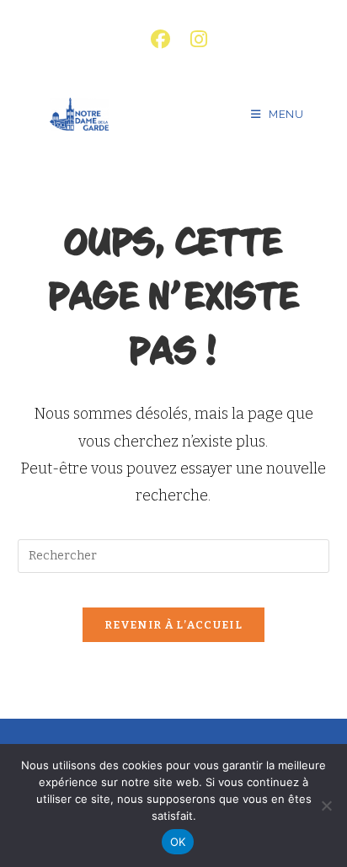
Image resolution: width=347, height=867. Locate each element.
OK (178, 841)
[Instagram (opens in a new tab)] (193, 39)
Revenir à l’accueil (173, 624)
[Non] (326, 805)
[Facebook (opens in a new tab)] (160, 39)
